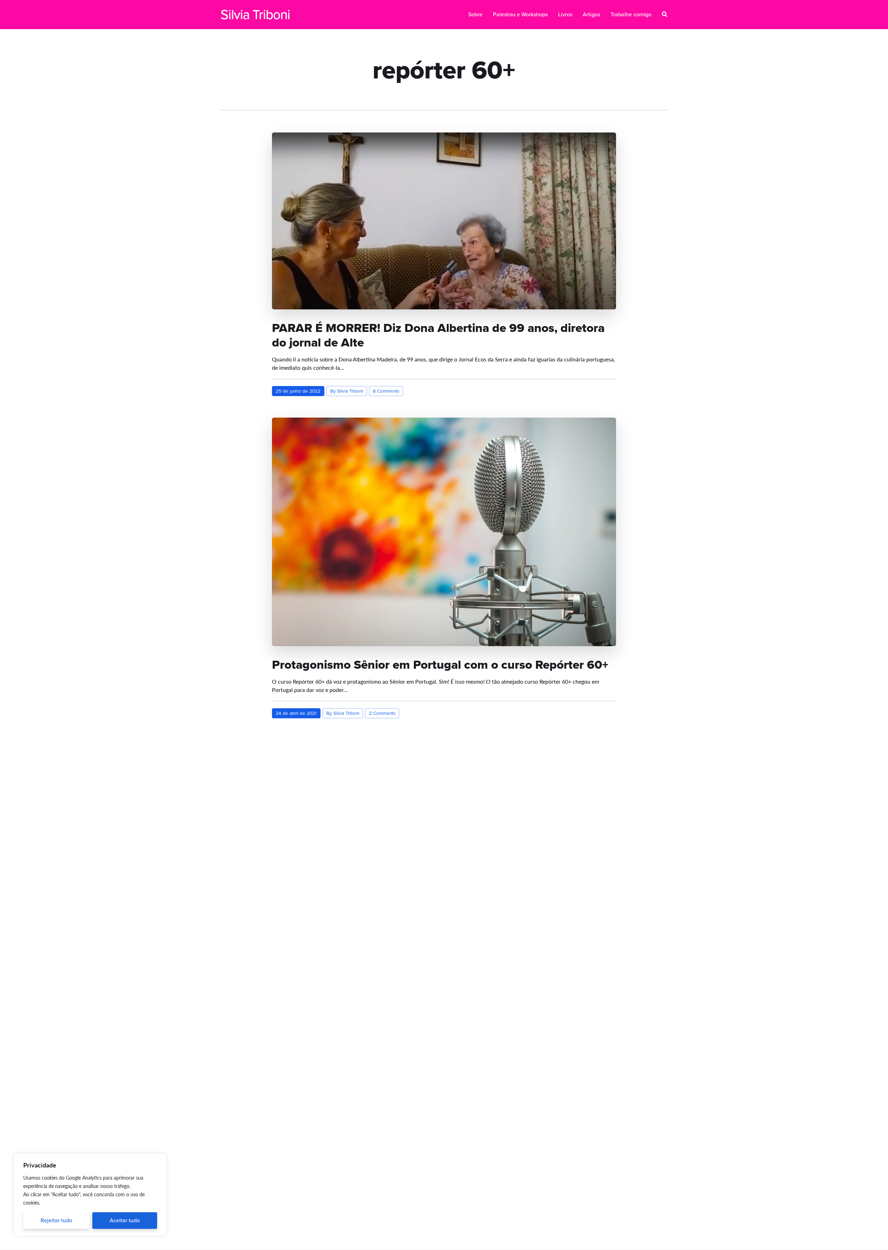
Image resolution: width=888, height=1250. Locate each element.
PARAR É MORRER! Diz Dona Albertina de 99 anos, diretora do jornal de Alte (438, 335)
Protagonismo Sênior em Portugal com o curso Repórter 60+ (440, 665)
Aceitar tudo (125, 1220)
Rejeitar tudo (56, 1220)
